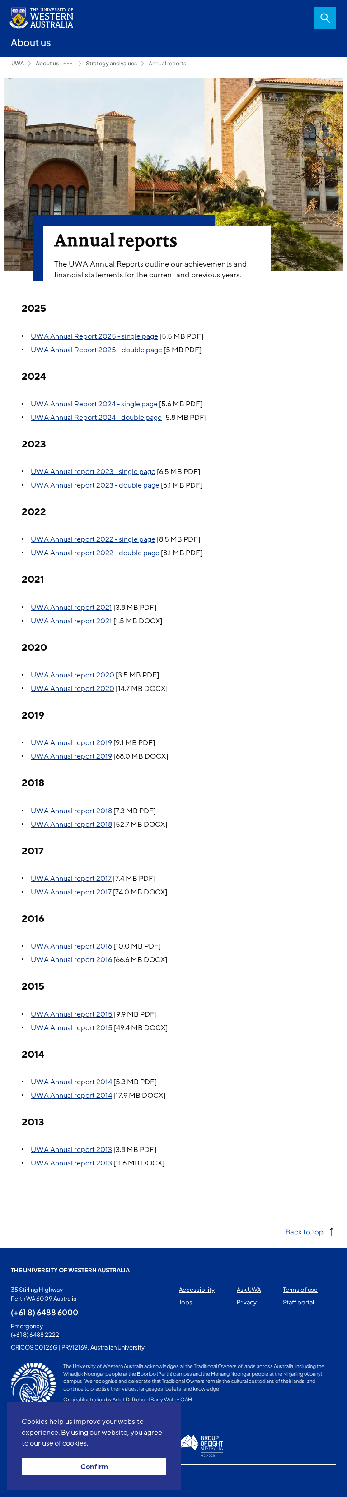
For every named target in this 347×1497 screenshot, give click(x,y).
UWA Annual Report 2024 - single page (94, 404)
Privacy (247, 1302)
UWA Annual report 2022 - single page (93, 539)
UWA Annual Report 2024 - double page (96, 418)
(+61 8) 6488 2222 (35, 1334)
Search (325, 18)
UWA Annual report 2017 (71, 879)
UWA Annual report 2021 (71, 608)
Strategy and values (111, 63)
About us (47, 63)
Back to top (305, 1231)
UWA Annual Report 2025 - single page (94, 336)
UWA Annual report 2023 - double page (95, 485)
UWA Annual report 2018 (71, 811)
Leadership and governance (68, 63)
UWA (17, 63)
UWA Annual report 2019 (71, 743)
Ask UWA (249, 1289)
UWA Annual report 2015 (72, 1014)
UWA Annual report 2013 (71, 1150)
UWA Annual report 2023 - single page (93, 472)
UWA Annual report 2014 (71, 1082)
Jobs (185, 1302)
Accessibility (197, 1289)
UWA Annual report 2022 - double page (95, 553)
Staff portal (298, 1302)
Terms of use (300, 1289)
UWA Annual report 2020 (72, 675)
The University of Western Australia (70, 1270)
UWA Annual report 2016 (71, 946)
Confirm (94, 1467)
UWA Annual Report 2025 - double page (96, 350)
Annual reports (167, 63)
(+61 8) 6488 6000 (44, 1312)
